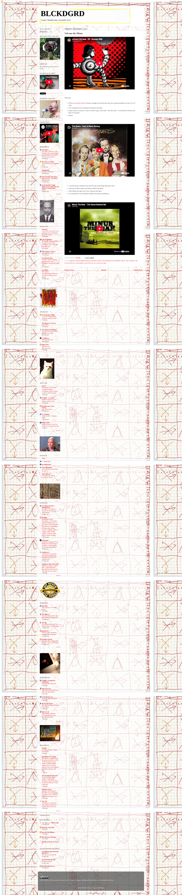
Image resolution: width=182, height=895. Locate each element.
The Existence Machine (49, 837)
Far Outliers (45, 414)
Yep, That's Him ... (47, 409)
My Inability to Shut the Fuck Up (86, 263)
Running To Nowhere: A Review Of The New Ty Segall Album (49, 510)
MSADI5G (118, 260)
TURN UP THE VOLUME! (50, 564)
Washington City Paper (49, 756)
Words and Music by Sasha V (50, 842)
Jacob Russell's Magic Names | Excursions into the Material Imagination (50, 186)
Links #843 (45, 325)
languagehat (45, 170)
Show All (58, 194)
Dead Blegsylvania (108, 260)
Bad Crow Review (47, 703)
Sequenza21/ (45, 552)
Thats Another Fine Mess (49, 177)
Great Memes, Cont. (48, 253)
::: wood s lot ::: (47, 461)
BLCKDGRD (63, 13)
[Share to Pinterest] (93, 258)
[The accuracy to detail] (49, 855)
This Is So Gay (46, 688)
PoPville (44, 748)
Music (123, 260)
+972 (43, 458)
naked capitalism (47, 239)
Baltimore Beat (46, 789)
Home (103, 270)
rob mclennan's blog (48, 315)
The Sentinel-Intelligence (49, 329)
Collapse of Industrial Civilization (48, 681)
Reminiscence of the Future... (48, 406)
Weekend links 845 (47, 340)
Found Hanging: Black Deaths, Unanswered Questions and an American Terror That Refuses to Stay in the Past (50, 781)
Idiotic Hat (45, 344)
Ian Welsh (45, 270)
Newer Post (69, 270)
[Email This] (86, 258)
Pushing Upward (47, 639)
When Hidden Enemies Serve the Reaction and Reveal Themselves (48, 715)
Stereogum (45, 540)
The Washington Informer (50, 775)
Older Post (138, 270)
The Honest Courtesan (49, 323)
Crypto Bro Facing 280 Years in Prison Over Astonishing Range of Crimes (50, 232)
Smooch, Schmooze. (48, 171)
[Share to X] (90, 258)
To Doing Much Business (49, 698)
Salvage (44, 622)
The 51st (44, 801)
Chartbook (45, 150)
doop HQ (44, 606)
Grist (43, 386)
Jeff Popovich (54, 880)
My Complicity (130, 260)
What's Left (45, 712)
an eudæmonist (46, 464)
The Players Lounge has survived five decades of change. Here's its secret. (49, 804)
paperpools (45, 631)
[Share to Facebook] (91, 258)
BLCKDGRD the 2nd (48, 859)
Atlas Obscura (46, 474)
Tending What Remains (49, 683)
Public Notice (46, 422)
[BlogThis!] (88, 258)
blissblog (44, 517)
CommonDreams (47, 258)
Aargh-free (72, 260)
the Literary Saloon (48, 162)
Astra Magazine (47, 467)
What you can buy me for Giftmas (80, 103)
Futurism (44, 229)
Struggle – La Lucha (48, 398)
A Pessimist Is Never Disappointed (48, 506)
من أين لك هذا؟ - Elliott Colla (50, 822)
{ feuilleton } (45, 338)
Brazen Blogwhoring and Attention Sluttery (89, 260)
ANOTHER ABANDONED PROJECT (50, 852)
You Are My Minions (48, 832)
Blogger (101, 888)
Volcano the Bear (101, 263)
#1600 (44, 189)
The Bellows (45, 614)
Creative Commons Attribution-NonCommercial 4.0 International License (91, 880)
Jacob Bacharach (47, 697)
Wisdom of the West (48, 827)
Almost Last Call (47, 861)
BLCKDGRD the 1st (48, 866)
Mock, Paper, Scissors (48, 251)
